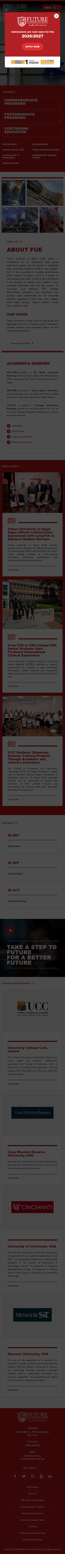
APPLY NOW (32, 46)
